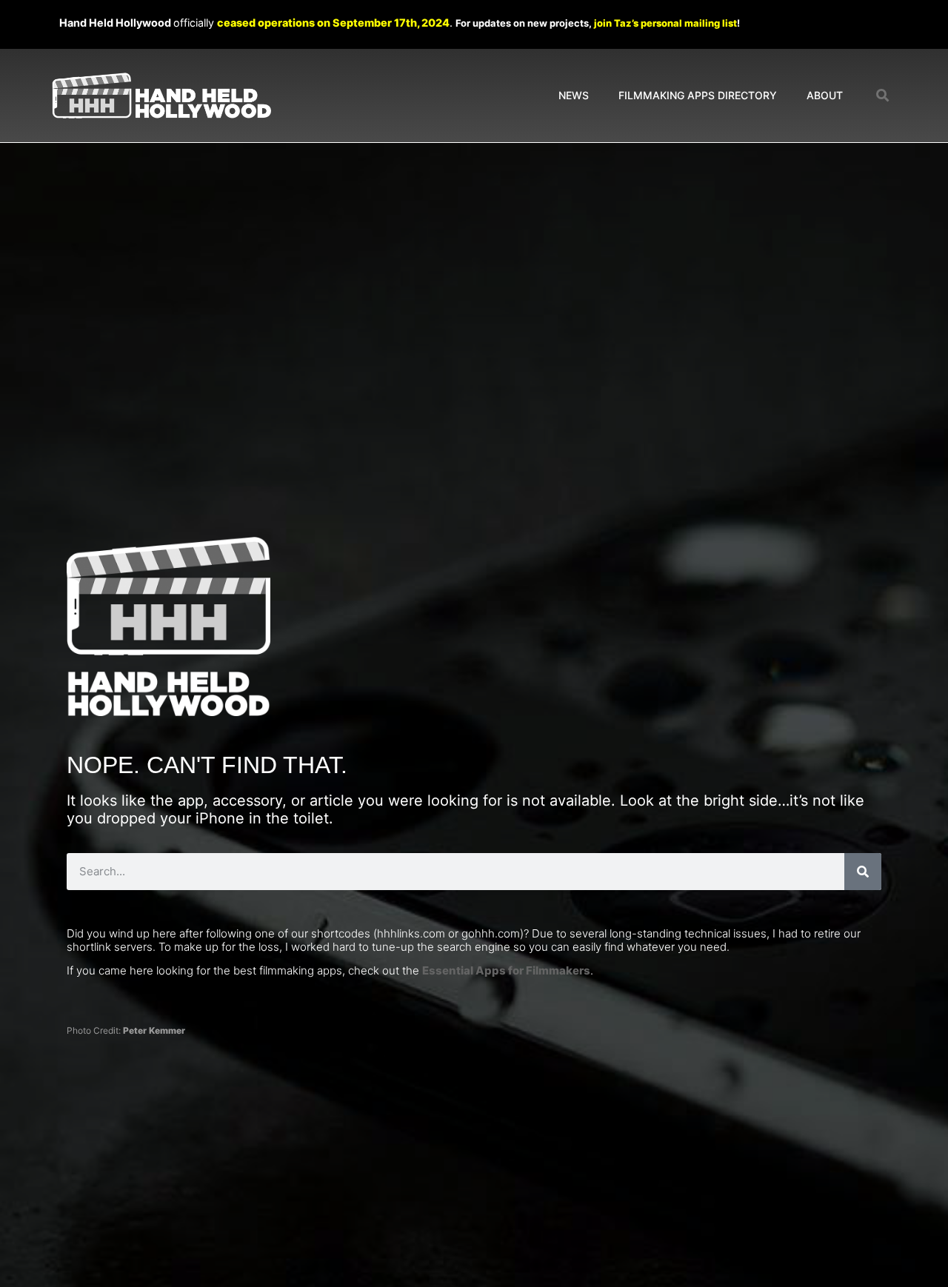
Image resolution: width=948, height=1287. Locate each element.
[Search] (862, 871)
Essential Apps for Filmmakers (506, 970)
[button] (883, 96)
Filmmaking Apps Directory (697, 95)
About (825, 95)
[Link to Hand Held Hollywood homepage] (161, 96)
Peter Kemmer (154, 1030)
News (573, 95)
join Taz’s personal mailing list (665, 23)
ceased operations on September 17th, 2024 (333, 22)
